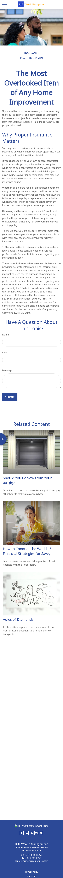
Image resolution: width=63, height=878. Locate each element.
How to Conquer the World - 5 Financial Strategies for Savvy (27, 551)
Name (5, 334)
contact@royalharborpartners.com (31, 861)
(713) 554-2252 (35, 854)
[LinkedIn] (27, 833)
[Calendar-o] (36, 833)
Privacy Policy (31, 871)
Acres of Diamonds (18, 619)
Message (7, 370)
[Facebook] (22, 833)
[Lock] (32, 833)
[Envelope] (41, 833)
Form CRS (31, 876)
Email (5, 352)
